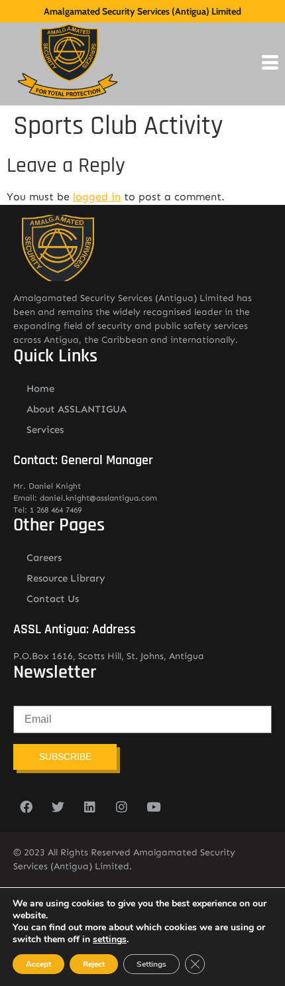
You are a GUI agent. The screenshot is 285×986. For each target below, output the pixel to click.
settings (110, 940)
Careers (44, 558)
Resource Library (66, 578)
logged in (97, 196)
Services (45, 430)
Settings (151, 964)
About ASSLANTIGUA (77, 409)
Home (40, 389)
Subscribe (65, 756)
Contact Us (53, 599)
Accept (38, 964)
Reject (94, 964)
